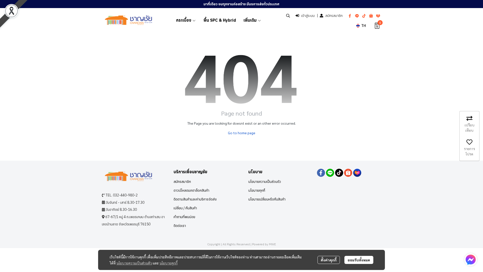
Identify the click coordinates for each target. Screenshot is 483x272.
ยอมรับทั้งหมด (359, 260)
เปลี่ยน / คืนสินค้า (185, 208)
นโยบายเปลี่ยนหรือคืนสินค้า (267, 199)
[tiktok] (364, 15)
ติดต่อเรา (180, 225)
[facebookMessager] (471, 260)
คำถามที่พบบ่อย (184, 217)
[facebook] (350, 15)
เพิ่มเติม (251, 20)
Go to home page (241, 132)
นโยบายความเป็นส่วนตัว (134, 263)
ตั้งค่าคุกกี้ (329, 260)
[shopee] (371, 15)
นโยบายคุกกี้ (168, 263)
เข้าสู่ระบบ (308, 15)
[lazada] (378, 15)
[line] (357, 15)
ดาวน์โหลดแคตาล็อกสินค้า (191, 190)
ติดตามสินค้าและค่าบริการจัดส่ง (195, 199)
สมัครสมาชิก (334, 15)
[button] (288, 15)
